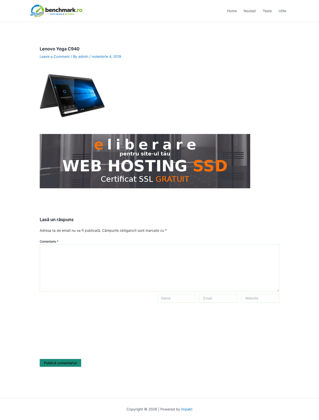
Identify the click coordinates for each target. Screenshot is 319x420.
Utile (282, 11)
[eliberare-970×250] (145, 161)
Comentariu (49, 241)
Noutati (250, 11)
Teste (267, 11)
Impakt (186, 409)
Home (232, 11)
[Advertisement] (96, 326)
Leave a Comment (55, 56)
